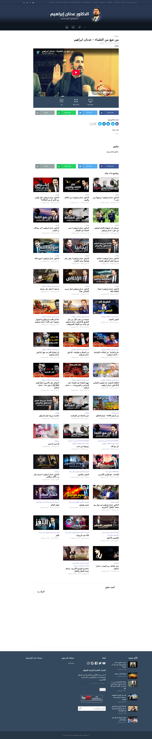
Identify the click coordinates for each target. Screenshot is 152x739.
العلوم (77, 471)
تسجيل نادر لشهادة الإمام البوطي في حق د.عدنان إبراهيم (106, 229)
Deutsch (117, 2)
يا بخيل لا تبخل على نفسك (49, 289)
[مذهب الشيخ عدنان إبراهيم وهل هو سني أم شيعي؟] (132, 664)
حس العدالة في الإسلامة (80, 416)
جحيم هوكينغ (84, 505)
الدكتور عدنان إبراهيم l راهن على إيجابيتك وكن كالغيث (76, 259)
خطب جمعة (115, 443)
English (95, 2)
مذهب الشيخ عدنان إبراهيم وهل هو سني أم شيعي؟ (119, 665)
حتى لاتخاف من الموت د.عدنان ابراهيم (107, 567)
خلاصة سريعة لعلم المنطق (49, 416)
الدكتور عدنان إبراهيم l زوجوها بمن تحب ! (106, 198)
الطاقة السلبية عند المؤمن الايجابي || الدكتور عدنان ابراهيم (106, 384)
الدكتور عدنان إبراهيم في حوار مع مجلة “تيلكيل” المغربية (106, 506)
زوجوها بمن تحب (82, 446)
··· (85, 27)
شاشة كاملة (76, 104)
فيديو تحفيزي (55, 286)
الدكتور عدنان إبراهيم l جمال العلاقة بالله (108, 290)
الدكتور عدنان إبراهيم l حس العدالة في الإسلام (78, 229)
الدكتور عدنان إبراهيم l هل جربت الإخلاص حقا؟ (77, 290)
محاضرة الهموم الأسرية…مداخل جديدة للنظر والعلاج (77, 570)
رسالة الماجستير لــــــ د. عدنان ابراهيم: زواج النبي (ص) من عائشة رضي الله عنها (118, 685)
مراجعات (56, 471)
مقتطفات (116, 36)
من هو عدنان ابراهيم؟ (132, 2)
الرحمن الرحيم (53, 444)
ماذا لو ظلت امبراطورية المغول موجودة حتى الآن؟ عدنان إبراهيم (47, 320)
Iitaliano (58, 2)
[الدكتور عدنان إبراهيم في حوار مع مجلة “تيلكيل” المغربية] (106, 492)
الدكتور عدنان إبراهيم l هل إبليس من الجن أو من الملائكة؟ (47, 198)
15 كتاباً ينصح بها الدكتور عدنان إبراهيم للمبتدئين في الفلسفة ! (119, 708)
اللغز (57, 535)
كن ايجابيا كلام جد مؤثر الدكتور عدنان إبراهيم (47, 353)
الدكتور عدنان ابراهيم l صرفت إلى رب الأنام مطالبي (46, 475)
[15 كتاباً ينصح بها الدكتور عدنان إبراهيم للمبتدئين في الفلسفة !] (132, 708)
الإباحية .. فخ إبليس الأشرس (108, 474)
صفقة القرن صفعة (120, 674)
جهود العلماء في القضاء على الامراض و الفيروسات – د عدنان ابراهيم (77, 385)
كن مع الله (115, 446)
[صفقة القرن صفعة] (132, 676)
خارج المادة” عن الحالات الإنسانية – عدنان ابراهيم (106, 353)
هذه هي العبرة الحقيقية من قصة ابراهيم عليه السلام (119, 697)
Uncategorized (113, 441)
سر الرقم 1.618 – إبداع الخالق (107, 416)
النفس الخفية (114, 319)
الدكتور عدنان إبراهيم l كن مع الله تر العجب (46, 229)
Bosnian (66, 2)
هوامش (117, 194)
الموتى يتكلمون (83, 474)
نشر (61, 104)
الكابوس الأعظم (113, 538)
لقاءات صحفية (115, 502)
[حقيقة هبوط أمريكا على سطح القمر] (132, 720)
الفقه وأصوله (75, 532)
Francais (102, 2)
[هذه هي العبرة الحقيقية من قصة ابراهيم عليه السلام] (132, 697)
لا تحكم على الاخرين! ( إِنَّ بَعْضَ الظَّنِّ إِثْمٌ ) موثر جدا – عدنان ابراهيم (47, 385)
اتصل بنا (123, 2)
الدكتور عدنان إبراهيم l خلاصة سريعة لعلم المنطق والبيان (108, 259)
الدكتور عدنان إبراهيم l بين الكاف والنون (76, 198)
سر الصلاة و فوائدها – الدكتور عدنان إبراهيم (78, 353)
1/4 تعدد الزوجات (82, 535)
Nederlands (87, 2)
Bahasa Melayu (75, 2)
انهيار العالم (55, 505)
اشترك (102, 689)
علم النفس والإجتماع (113, 535)
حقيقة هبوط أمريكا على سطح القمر (119, 719)
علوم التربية (76, 563)
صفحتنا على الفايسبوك (33, 658)
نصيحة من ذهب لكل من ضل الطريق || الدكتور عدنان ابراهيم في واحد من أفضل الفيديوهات (77, 321)
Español (110, 2)
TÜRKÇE (51, 2)
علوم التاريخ (39, 502)
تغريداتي (71, 663)
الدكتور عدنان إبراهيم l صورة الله (46, 258)
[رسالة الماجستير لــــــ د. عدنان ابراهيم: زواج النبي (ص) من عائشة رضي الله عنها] (132, 684)
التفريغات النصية (102, 441)
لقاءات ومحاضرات (84, 566)
